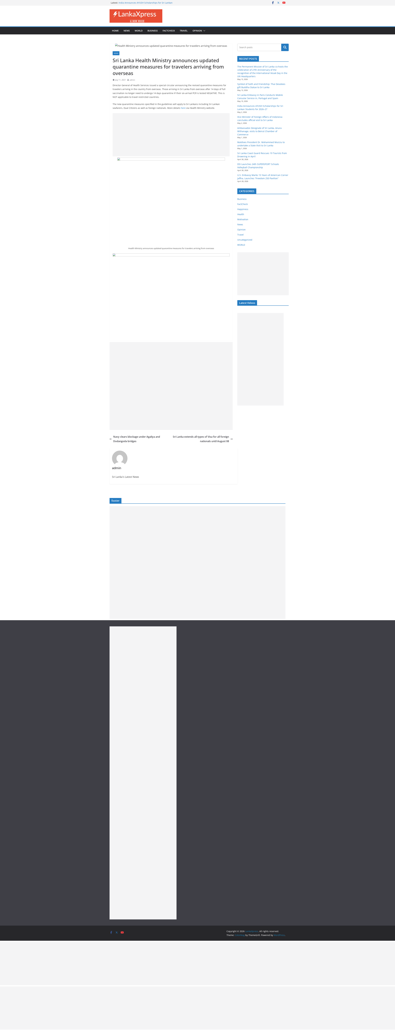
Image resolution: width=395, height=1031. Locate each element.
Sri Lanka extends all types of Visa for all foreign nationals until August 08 (201, 439)
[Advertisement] (171, 134)
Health (240, 214)
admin (132, 80)
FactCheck (169, 30)
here (183, 107)
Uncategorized (244, 239)
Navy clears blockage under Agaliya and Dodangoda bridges (136, 439)
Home (115, 30)
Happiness (242, 209)
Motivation (242, 219)
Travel (184, 30)
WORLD (241, 244)
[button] (203, 31)
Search (285, 47)
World (139, 30)
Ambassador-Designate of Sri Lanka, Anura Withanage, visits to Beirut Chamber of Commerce (259, 131)
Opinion (197, 30)
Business (153, 30)
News (127, 30)
